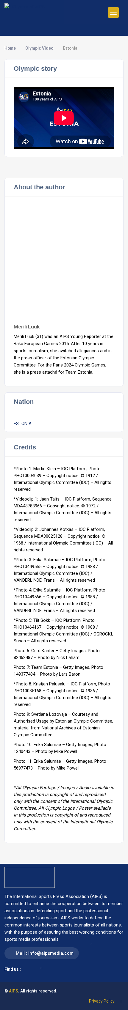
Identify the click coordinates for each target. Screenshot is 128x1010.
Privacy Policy (102, 1001)
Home (10, 48)
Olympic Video (39, 48)
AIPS (13, 991)
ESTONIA (23, 423)
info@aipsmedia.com (51, 953)
